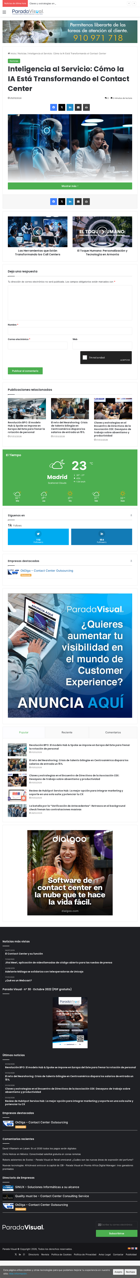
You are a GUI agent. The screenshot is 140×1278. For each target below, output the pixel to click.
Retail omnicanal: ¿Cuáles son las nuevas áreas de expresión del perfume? (93, 1159)
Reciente (67, 732)
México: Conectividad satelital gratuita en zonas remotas (50, 1154)
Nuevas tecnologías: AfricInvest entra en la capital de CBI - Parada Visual (41, 1165)
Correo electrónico (19, 339)
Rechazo (130, 1271)
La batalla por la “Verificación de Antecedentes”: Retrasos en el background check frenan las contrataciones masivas (77, 807)
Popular (24, 732)
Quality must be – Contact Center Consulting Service (52, 1196)
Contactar (118, 1254)
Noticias (22, 53)
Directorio (34, 1254)
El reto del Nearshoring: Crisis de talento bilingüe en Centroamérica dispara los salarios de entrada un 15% (69, 427)
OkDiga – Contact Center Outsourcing (46, 570)
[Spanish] (129, 1248)
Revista (45, 1254)
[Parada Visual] (28, 12)
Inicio (13, 53)
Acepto (118, 1271)
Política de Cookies (61, 1254)
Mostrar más (69, 186)
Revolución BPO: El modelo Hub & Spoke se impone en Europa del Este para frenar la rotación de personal (26, 427)
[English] (132, 1248)
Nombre (13, 324)
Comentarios (113, 732)
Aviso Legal (105, 1254)
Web (75, 339)
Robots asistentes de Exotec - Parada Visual (26, 1159)
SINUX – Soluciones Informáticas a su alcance (47, 1187)
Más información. (18, 1273)
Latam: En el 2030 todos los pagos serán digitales (50, 1148)
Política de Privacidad (85, 1254)
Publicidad (131, 1254)
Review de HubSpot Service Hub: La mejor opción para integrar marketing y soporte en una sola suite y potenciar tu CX (76, 792)
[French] (135, 1248)
